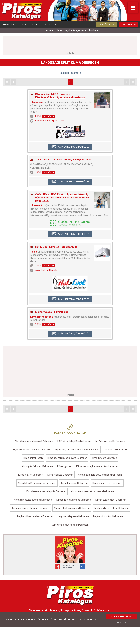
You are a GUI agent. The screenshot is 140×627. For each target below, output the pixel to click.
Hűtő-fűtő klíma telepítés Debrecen (32, 449)
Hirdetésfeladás (107, 25)
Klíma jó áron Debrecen (30, 474)
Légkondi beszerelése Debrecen (111, 508)
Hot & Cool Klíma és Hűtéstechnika (56, 246)
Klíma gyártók (64, 466)
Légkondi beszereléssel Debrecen (35, 516)
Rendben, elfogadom (121, 616)
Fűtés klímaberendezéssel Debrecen (33, 441)
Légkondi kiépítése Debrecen (73, 516)
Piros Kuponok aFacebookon (67, 566)
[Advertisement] (70, 44)
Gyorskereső (9, 25)
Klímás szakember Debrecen (110, 499)
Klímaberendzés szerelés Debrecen (33, 499)
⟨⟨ (7, 82)
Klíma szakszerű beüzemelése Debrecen (100, 474)
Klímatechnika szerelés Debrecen (72, 508)
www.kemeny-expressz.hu (49, 120)
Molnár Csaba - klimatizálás (51, 312)
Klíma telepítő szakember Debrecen (37, 483)
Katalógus (51, 25)
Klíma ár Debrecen (33, 458)
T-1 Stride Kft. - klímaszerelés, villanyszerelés (63, 159)
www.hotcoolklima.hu (46, 270)
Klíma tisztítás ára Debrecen (107, 483)
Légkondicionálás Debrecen (108, 516)
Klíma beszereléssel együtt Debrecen (67, 458)
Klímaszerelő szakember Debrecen (30, 508)
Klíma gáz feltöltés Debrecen (37, 466)
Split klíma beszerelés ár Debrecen (70, 524)
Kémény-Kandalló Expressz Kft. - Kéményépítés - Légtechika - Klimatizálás (60, 96)
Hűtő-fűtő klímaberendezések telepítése (77, 449)
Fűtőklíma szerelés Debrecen (110, 441)
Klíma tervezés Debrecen (74, 483)
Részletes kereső (30, 25)
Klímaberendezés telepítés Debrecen (46, 491)
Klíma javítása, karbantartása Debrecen (97, 466)
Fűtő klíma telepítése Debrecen (74, 441)
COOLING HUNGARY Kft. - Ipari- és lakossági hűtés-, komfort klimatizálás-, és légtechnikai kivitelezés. (62, 197)
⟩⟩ (133, 82)
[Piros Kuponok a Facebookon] (70, 549)
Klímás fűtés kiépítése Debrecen (73, 499)
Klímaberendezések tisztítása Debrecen (92, 491)
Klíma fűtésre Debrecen (104, 458)
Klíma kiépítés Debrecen (60, 474)
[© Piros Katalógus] (70, 595)
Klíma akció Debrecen (115, 449)
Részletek (121, 623)
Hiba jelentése (129, 25)
